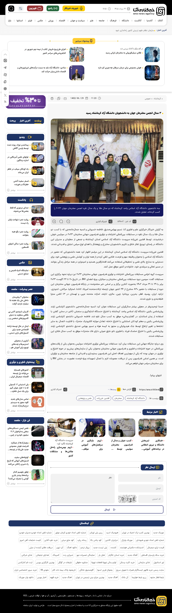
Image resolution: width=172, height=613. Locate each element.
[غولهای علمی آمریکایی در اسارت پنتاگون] (37, 158)
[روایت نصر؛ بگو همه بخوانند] (37, 233)
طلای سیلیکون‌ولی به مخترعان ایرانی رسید (123, 52)
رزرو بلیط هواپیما (139, 577)
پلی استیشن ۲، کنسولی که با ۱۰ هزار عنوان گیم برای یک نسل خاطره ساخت (19, 388)
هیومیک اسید (112, 532)
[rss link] (5, 101)
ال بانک (124, 577)
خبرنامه (88, 595)
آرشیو (53, 595)
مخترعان (118, 398)
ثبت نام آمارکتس (25, 562)
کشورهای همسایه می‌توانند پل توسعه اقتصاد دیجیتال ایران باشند (20, 373)
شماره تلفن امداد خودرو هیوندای (150, 540)
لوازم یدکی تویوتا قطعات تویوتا (103, 562)
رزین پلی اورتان (96, 532)
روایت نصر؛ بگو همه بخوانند (20, 233)
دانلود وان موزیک (26, 577)
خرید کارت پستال (127, 562)
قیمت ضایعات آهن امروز (30, 540)
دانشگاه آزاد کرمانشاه (136, 398)
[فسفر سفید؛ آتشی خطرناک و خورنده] (37, 182)
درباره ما (107, 595)
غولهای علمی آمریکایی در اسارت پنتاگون (18, 158)
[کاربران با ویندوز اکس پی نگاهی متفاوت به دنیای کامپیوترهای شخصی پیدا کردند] (37, 314)
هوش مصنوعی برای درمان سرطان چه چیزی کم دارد (119, 67)
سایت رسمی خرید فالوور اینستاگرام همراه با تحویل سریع (140, 570)
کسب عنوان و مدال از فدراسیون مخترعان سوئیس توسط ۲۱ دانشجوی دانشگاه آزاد (122, 445)
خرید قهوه (54, 577)
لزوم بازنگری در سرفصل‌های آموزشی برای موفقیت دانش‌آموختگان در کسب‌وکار (92, 445)
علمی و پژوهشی (85, 398)
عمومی (148, 98)
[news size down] (68, 221)
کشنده (113, 547)
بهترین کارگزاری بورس (45, 562)
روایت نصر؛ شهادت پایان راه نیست (18, 221)
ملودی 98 (44, 570)
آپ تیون (59, 547)
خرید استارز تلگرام (116, 555)
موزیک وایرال (127, 540)
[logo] (149, 11)
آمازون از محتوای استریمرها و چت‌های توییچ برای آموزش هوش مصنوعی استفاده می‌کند (18, 344)
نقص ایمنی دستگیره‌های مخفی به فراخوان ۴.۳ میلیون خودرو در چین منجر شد (18, 432)
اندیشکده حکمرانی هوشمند (132, 547)
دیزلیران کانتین (111, 540)
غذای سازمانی (144, 562)
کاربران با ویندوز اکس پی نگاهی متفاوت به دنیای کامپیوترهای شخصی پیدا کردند (18, 315)
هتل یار (101, 555)
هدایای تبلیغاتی (42, 555)
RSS (25, 595)
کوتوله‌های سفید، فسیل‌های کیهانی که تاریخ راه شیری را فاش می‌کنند (18, 461)
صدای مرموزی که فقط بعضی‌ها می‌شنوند (19, 209)
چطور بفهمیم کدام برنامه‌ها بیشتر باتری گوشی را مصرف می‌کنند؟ (18, 475)
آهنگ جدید (132, 555)
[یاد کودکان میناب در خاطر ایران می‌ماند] (37, 170)
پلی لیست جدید (100, 547)
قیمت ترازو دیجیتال (155, 547)
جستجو (71, 595)
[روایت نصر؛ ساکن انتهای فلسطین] (37, 245)
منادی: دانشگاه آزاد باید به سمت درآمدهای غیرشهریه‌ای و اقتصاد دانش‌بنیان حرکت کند (41, 69)
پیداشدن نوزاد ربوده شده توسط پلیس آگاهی (18, 146)
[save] (58, 98)
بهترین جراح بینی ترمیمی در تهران (90, 577)
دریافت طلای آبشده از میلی (41, 547)
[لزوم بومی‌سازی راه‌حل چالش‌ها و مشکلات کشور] (61, 427)
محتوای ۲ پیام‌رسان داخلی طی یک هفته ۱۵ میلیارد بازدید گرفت (19, 300)
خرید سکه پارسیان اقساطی (152, 555)
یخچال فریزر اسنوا (105, 570)
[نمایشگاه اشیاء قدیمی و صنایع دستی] (37, 272)
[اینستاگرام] (5, 60)
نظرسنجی (62, 595)
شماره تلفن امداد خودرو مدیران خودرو (35, 532)
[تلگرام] (5, 67)
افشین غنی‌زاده (103, 398)
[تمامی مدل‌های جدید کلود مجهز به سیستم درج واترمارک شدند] (37, 401)
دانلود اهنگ (72, 547)
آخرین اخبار (25, 121)
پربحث (13, 121)
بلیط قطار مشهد (157, 577)
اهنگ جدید (67, 577)
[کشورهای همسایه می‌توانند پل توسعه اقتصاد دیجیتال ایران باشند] (37, 372)
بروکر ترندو (85, 547)
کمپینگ (56, 555)
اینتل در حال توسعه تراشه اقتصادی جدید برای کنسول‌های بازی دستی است (18, 330)
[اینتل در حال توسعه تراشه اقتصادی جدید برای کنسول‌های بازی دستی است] (37, 329)
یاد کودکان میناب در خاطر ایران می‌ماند (18, 170)
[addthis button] (110, 221)
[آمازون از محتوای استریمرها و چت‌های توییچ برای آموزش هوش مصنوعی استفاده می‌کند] (37, 343)
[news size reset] (61, 221)
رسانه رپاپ (82, 540)
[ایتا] (5, 81)
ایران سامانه (28, 605)
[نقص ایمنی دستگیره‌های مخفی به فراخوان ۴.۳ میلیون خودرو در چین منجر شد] (37, 431)
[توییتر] (5, 95)
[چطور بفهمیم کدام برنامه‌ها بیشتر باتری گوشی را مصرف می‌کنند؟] (37, 474)
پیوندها (80, 595)
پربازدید (37, 121)
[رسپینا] (25, 101)
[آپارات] (5, 74)
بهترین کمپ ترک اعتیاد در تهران (135, 532)
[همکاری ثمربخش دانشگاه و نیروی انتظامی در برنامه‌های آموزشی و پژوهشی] (153, 427)
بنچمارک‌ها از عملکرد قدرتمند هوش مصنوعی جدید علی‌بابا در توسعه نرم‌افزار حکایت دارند (19, 446)
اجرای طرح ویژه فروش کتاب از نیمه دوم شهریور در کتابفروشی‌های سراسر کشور (45, 51)
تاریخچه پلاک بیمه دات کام (64, 570)
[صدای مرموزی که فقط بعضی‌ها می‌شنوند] (37, 209)
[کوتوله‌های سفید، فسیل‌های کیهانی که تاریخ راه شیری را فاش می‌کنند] (37, 460)
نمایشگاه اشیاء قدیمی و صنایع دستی (19, 272)
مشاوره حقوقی (82, 562)
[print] (52, 98)
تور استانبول (159, 562)
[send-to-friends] (65, 98)
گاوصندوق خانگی (86, 570)
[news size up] (54, 221)
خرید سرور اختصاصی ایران (25, 570)
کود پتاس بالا (95, 540)
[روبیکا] (5, 88)
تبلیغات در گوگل (65, 562)
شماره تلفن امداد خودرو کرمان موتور (70, 532)
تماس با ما (97, 595)
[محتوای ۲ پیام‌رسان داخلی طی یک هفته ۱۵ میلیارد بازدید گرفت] (37, 299)
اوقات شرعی (34, 595)
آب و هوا (45, 595)
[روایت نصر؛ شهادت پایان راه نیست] (37, 221)
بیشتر (13, 190)
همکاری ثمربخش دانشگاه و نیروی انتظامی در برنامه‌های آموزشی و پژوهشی (152, 445)
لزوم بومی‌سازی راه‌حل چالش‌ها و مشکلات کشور (61, 451)
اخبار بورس (41, 577)
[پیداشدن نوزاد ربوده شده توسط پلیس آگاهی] (37, 146)
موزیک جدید (158, 532)
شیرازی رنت (68, 555)
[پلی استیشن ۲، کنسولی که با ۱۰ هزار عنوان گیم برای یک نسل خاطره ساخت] (37, 387)
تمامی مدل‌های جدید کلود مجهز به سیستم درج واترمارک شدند (20, 402)
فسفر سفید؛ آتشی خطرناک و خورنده (21, 182)
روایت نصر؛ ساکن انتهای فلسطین (18, 245)
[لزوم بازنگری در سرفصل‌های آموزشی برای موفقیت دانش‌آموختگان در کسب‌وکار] (92, 427)
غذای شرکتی (27, 555)
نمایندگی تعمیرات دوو (86, 555)
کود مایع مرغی (67, 540)
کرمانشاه (157, 98)
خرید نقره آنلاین (51, 540)
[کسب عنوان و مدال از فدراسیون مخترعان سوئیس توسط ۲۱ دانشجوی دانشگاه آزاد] (122, 427)
